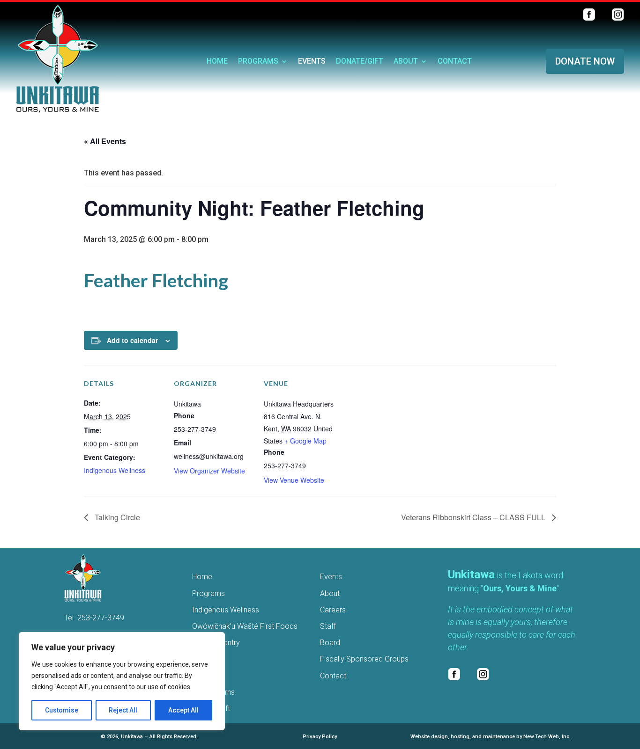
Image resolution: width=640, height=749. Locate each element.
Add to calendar (132, 340)
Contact (455, 61)
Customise (61, 710)
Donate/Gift (359, 61)
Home (217, 61)
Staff (328, 626)
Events (312, 61)
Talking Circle (116, 517)
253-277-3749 (100, 617)
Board (330, 642)
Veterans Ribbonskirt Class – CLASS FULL (474, 517)
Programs (258, 61)
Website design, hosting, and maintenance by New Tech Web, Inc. (490, 737)
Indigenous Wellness (114, 470)
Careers (333, 609)
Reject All (123, 710)
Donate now (585, 61)
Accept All (183, 710)
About (406, 61)
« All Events (105, 141)
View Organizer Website (209, 470)
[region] (122, 681)
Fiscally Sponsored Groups (364, 658)
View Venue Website (294, 480)
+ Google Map (305, 440)
